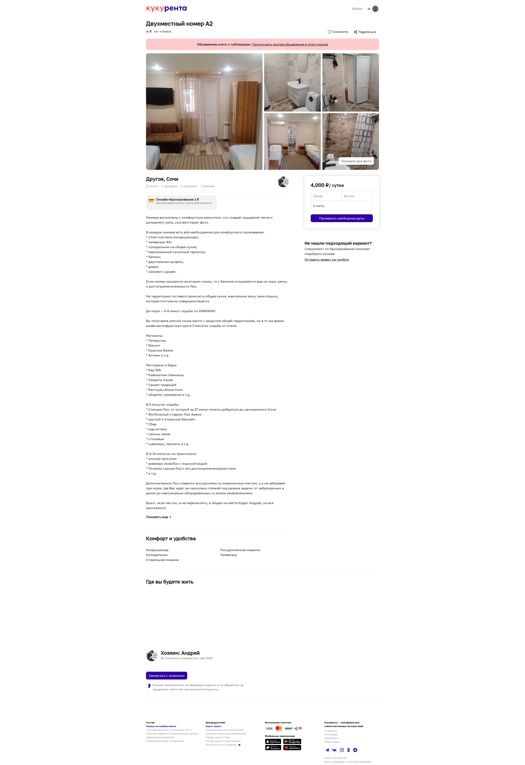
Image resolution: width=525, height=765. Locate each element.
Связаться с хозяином (167, 676)
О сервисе (330, 730)
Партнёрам (331, 738)
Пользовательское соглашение (165, 740)
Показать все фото (356, 161)
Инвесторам (331, 741)
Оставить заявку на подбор (327, 259)
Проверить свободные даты (342, 218)
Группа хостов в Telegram (221, 744)
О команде (330, 734)
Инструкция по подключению (223, 740)
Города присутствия (217, 737)
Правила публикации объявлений (225, 733)
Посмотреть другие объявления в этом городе (290, 44)
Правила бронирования (160, 737)
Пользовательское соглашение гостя (168, 729)
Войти (357, 8)
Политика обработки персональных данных (172, 733)
